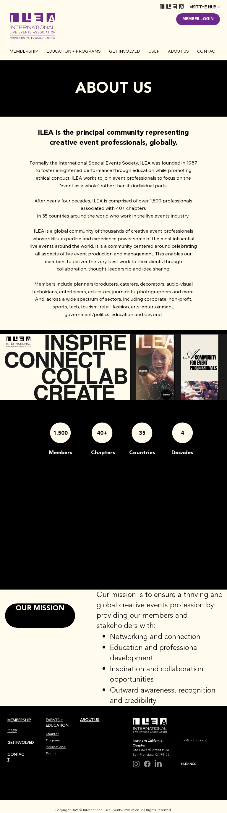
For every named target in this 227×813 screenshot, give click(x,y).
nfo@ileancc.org (193, 740)
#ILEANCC (188, 763)
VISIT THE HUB (205, 7)
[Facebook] (147, 763)
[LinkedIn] (158, 763)
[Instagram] (136, 763)
